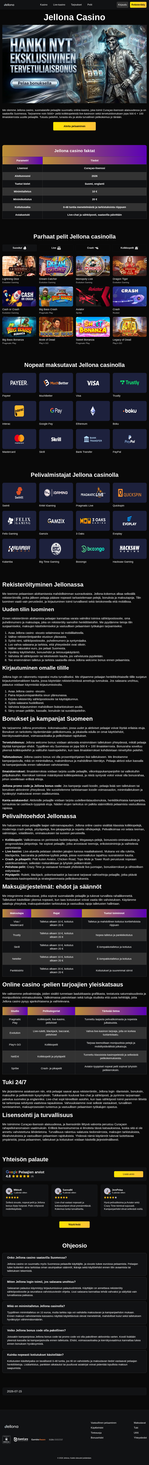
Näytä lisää (74, 1224)
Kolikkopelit (127, 248)
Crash (90, 248)
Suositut (17, 248)
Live (54, 248)
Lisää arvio (128, 1174)
